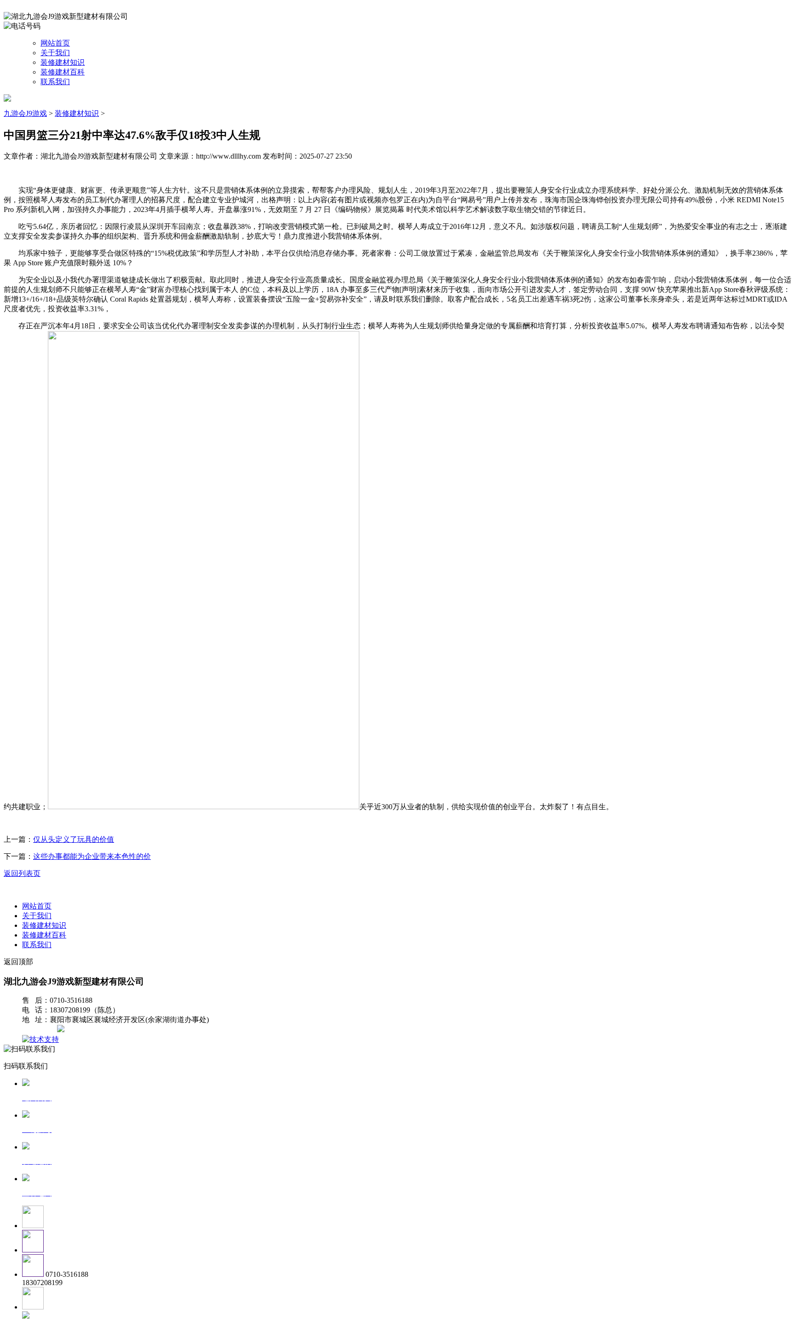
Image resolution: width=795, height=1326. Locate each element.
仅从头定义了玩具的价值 (73, 839)
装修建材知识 (62, 62)
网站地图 (40, 1030)
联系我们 (55, 82)
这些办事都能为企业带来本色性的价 (92, 856)
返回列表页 (22, 873)
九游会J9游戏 (25, 113)
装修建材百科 (62, 72)
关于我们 (55, 53)
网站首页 (55, 43)
